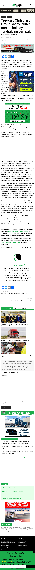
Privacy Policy (4, 544)
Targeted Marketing (22, 545)
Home (2, 37)
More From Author (20, 308)
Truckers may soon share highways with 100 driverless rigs (15, 340)
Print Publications (22, 544)
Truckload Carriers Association (8, 542)
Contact (20, 550)
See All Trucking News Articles (17, 457)
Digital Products (21, 542)
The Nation (4, 17)
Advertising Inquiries (23, 541)
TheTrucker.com (6, 561)
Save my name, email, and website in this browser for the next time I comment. (17, 403)
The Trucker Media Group (6, 541)
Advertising (21, 538)
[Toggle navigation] (3, 4)
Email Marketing (22, 547)
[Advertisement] (17, 149)
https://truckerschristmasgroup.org (18, 231)
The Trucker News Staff (7, 34)
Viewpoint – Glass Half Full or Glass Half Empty (14, 293)
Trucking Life (9, 17)
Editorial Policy (4, 547)
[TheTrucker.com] (16, 5)
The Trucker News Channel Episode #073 (22, 301)
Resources (3, 550)
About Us (3, 538)
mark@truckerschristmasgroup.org (11, 242)
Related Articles (7, 308)
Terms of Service (5, 545)
